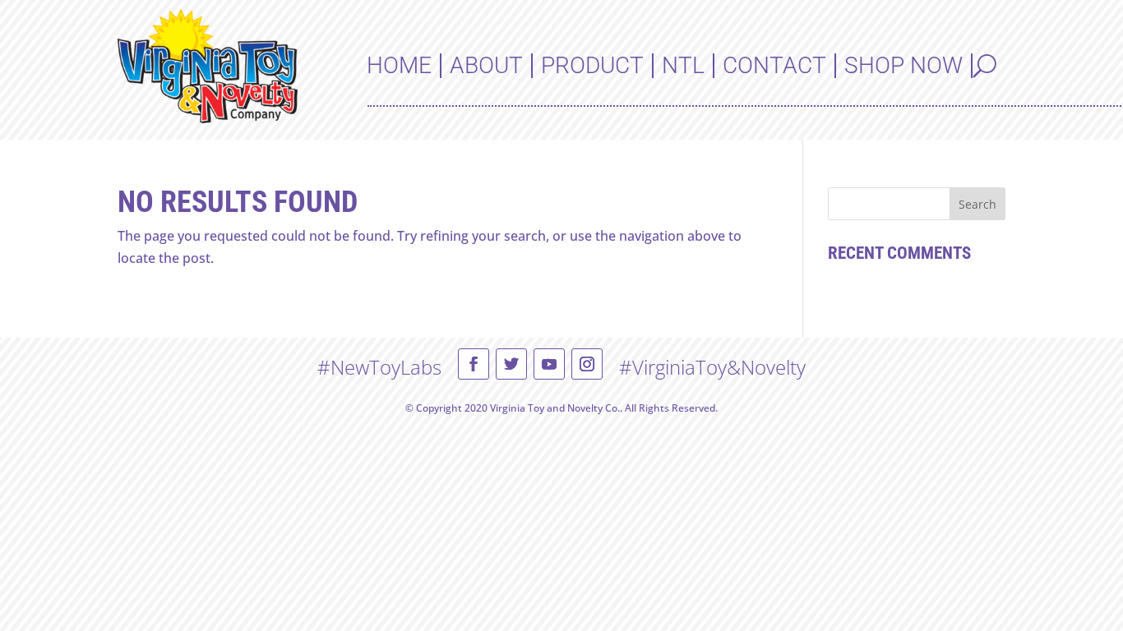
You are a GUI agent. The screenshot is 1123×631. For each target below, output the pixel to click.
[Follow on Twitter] (511, 364)
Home (399, 66)
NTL (683, 66)
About (486, 66)
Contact (774, 66)
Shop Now (903, 66)
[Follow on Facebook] (473, 364)
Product (592, 66)
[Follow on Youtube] (549, 364)
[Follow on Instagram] (587, 364)
